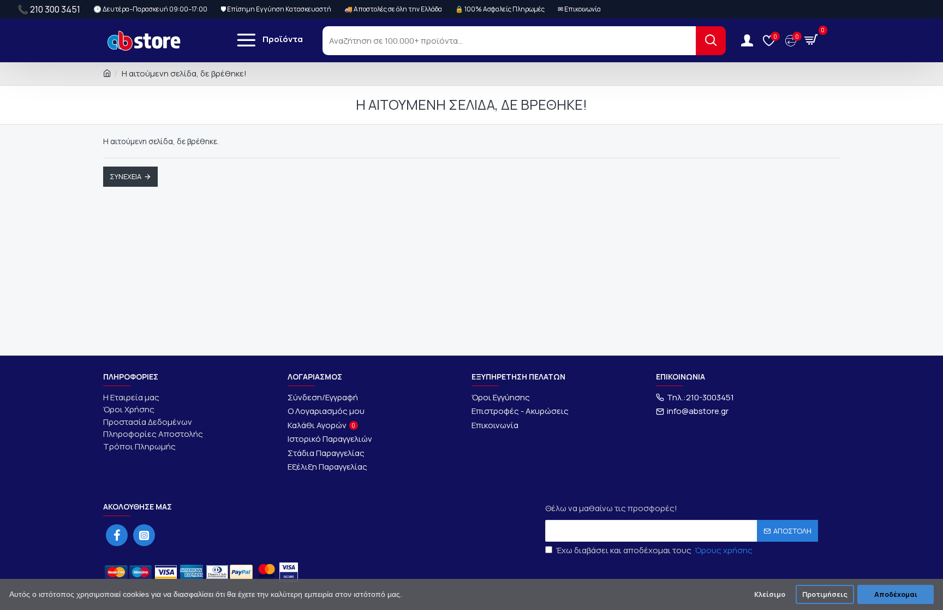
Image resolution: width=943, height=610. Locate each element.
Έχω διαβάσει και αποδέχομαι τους (654, 550)
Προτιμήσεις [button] (824, 594)
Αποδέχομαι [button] (895, 594)
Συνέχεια (125, 176)
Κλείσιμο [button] (769, 594)
